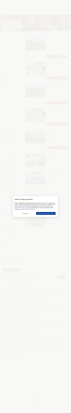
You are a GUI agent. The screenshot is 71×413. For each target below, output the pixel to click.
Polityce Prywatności (29, 209)
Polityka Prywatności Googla (22, 207)
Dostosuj (25, 213)
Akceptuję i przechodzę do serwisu (45, 213)
